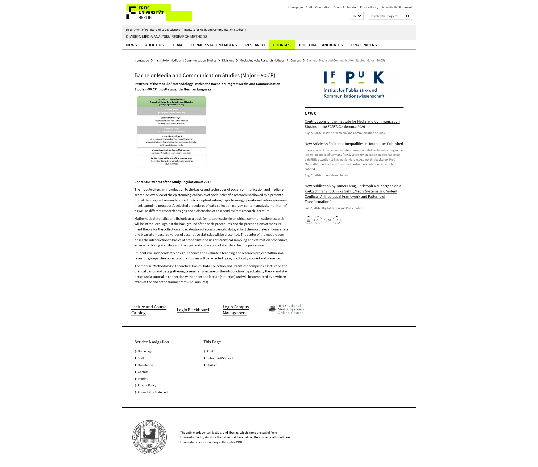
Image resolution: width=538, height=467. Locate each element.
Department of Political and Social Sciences (154, 29)
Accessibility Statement (396, 7)
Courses (281, 44)
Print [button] (210, 351)
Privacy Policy (369, 7)
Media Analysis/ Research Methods (262, 60)
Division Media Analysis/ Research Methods (166, 36)
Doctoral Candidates (321, 44)
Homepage (295, 7)
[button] (357, 16)
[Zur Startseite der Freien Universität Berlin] (157, 12)
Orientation (322, 7)
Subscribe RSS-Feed (220, 358)
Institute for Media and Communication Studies (215, 29)
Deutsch (212, 365)
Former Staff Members (214, 44)
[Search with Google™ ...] (408, 16)
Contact (339, 7)
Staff (309, 7)
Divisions (228, 60)
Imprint (352, 7)
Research (255, 44)
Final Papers (364, 44)
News (131, 44)
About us (154, 44)
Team (177, 44)
